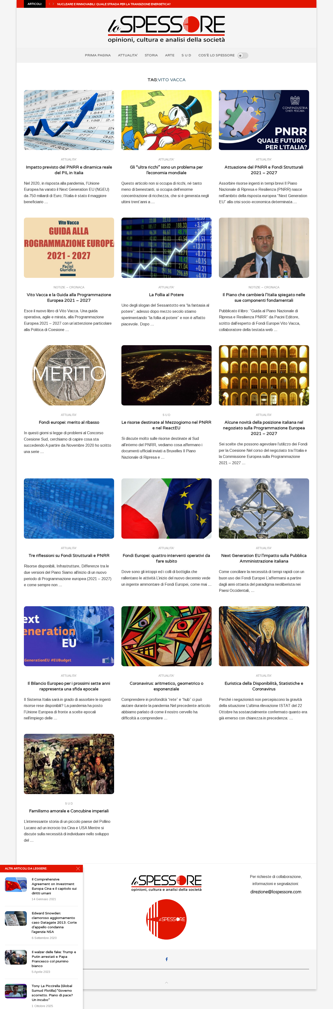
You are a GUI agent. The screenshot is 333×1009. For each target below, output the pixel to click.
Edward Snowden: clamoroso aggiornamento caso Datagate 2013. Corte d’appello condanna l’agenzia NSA (54, 922)
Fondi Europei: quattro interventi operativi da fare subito (166, 558)
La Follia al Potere (166, 294)
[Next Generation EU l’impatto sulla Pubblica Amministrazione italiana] (264, 508)
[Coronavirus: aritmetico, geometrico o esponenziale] (166, 636)
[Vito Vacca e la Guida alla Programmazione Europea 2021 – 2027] (69, 248)
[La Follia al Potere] (166, 248)
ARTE (169, 55)
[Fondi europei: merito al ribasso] (69, 375)
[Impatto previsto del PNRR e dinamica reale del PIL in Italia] (69, 120)
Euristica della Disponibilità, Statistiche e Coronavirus (264, 686)
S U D (186, 55)
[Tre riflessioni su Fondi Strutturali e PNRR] (69, 508)
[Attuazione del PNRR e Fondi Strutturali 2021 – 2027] (264, 120)
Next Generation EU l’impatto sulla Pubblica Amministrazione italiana (264, 558)
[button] (49, 4)
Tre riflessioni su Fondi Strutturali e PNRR (69, 555)
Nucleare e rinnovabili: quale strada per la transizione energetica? (114, 4)
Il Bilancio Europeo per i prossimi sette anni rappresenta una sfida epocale (69, 686)
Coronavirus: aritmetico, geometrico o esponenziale (166, 686)
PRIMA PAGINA (98, 55)
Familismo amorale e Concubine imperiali (69, 811)
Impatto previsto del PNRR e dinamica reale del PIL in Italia (69, 170)
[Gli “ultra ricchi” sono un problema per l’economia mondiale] (166, 120)
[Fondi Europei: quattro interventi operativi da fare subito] (166, 508)
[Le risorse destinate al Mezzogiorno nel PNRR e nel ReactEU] (166, 375)
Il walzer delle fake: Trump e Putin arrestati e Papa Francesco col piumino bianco (54, 959)
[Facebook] (167, 959)
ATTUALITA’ (127, 55)
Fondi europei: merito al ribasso (69, 422)
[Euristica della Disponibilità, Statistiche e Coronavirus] (264, 636)
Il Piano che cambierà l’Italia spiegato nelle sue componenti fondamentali (264, 297)
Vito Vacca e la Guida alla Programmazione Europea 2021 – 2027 (69, 297)
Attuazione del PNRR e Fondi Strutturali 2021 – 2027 (264, 170)
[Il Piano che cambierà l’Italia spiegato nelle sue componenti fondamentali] (264, 248)
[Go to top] (166, 983)
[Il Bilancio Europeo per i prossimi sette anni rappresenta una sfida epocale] (69, 636)
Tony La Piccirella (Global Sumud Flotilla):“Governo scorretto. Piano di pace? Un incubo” (52, 993)
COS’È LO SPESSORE (216, 55)
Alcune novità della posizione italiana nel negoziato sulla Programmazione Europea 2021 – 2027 (264, 428)
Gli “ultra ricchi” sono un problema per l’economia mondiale (166, 170)
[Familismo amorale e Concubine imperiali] (69, 764)
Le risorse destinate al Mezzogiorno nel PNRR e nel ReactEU (166, 425)
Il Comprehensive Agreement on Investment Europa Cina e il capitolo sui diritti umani (54, 886)
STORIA (151, 55)
